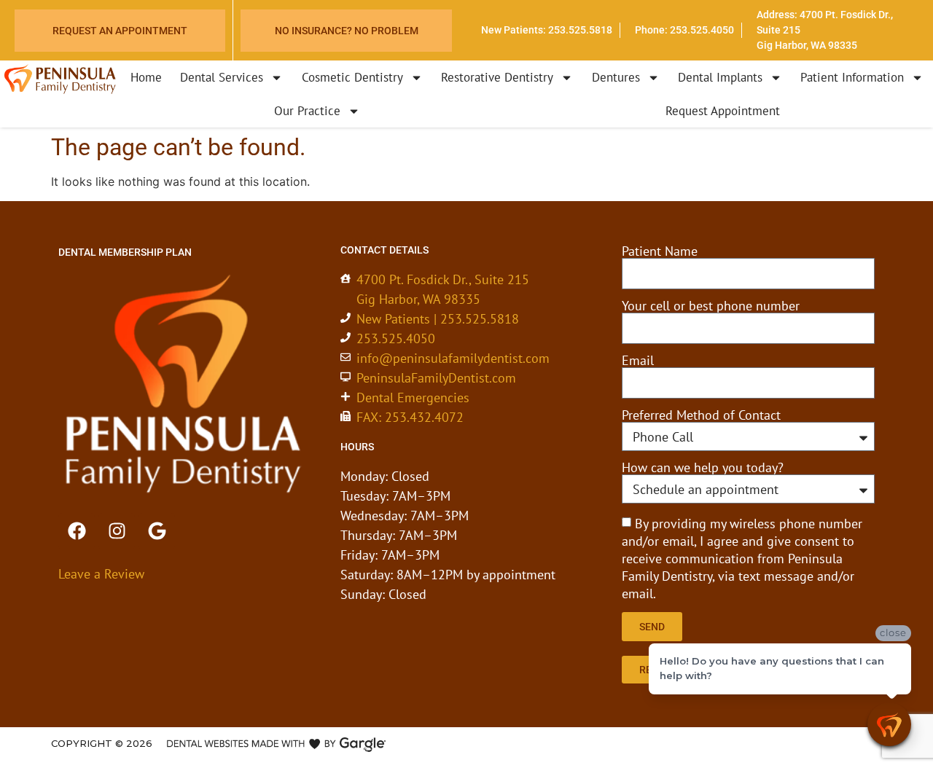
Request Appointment (722, 111)
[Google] (156, 531)
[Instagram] (116, 531)
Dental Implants (720, 77)
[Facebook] (76, 531)
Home (146, 77)
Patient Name (660, 251)
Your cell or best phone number (711, 306)
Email (638, 360)
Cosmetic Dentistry (352, 77)
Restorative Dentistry (497, 77)
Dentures (616, 77)
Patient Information (852, 77)
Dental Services (221, 77)
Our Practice (307, 111)
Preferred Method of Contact (701, 415)
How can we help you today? (703, 467)
